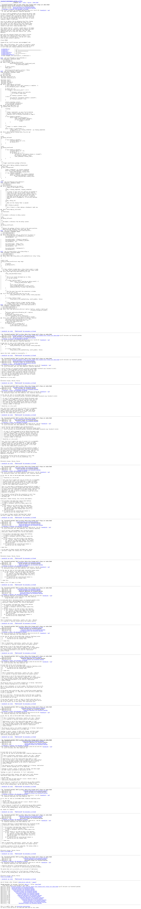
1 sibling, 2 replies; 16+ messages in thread (15, 594)
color (24, 2)
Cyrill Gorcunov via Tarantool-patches (24, 7)
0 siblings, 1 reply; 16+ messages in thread (14, 390)
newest (34, 882)
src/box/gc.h (4, 51)
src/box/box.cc (5, 49)
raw (48, 10)
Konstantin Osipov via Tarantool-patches (24, 8)
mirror (29, 2)
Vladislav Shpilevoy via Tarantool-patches (31, 525)
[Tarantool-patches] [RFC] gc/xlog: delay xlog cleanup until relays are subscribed (35, 335)
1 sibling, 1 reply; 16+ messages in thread (14, 364)
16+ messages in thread (29, 331)
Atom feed (35, 2)
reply (11, 331)
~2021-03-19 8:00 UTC (24, 882)
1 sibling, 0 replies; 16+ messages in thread (15, 338)
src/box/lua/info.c (6, 52)
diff (2, 57)
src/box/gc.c (4, 50)
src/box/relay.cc (6, 53)
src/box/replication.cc (7, 54)
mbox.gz (27, 884)
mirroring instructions (23, 906)
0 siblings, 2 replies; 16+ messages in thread (15, 9)
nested (20, 331)
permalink (43, 10)
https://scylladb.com (6, 851)
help (20, 2)
